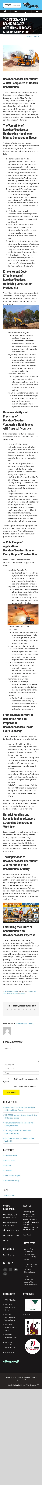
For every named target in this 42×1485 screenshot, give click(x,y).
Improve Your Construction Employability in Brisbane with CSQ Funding (30, 1254)
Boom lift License (11, 1155)
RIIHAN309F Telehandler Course (11, 1336)
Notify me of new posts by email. (25, 1086)
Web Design (11, 1385)
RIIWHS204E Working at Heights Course (11, 1327)
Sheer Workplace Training (11, 991)
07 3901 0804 (15, 1230)
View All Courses (10, 1352)
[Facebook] (5, 1269)
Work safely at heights (12, 993)
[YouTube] (10, 1269)
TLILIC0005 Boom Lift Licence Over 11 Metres (11, 1307)
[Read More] (27, 1235)
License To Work (9, 1195)
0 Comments (22, 993)
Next (35, 36)
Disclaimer (33, 1385)
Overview (31, 991)
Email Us (8, 1241)
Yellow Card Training (12, 1180)
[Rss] (16, 1269)
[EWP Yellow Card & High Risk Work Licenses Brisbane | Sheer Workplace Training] (31, 3)
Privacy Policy (25, 1385)
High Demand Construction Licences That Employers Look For (30, 1281)
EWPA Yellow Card (10, 1300)
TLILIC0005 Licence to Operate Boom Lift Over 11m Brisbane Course (30, 1268)
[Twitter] (5, 1274)
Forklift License (10, 1160)
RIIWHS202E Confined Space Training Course (10, 1317)
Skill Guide (8, 1170)
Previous (29, 36)
